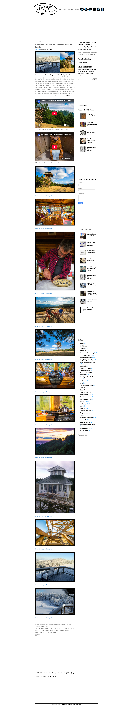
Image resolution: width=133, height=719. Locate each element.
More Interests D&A (86, 397)
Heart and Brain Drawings (91, 308)
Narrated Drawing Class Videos (92, 300)
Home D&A (83, 388)
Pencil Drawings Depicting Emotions (91, 148)
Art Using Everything (86, 357)
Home (54, 673)
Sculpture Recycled (85, 413)
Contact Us (79, 705)
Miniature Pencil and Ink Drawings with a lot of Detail (92, 293)
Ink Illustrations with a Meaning (91, 251)
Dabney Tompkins (50, 75)
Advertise (64, 705)
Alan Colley (61, 75)
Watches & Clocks (85, 428)
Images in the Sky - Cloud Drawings (91, 284)
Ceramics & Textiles (85, 368)
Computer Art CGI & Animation (86, 373)
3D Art (82, 344)
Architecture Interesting (46, 49)
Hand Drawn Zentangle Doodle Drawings (91, 140)
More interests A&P (85, 394)
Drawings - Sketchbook (86, 377)
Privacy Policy (71, 705)
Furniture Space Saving (86, 385)
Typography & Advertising (87, 424)
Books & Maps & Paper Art (87, 362)
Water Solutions (84, 431)
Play (81, 406)
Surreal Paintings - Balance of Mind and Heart (92, 268)
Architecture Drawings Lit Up (91, 115)
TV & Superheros (85, 422)
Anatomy (82, 348)
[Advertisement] (66, 28)
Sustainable (83, 420)
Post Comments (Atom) (49, 676)
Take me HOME (82, 105)
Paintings (82, 401)
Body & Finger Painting (86, 360)
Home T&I (83, 390)
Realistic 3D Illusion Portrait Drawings (91, 132)
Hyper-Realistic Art (85, 392)
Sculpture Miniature (85, 411)
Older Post (70, 673)
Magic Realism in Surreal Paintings (91, 235)
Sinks (81, 415)
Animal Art (83, 351)
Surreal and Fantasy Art (86, 417)
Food (81, 383)
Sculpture (82, 408)
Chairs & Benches (85, 370)
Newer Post (39, 673)
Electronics (83, 381)
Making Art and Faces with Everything (91, 243)
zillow (68, 96)
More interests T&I (85, 399)
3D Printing (83, 346)
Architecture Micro (85, 355)
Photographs (83, 404)
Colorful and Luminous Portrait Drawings (92, 124)
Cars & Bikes (83, 366)
